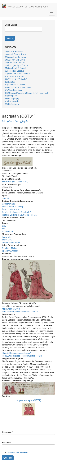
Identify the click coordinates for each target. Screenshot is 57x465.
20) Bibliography (12, 104)
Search (10, 38)
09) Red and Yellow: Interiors (17, 73)
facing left (6, 236)
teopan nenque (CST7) (28, 400)
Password (7, 442)
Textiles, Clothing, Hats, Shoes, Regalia (19, 214)
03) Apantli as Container (15, 57)
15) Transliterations (13, 90)
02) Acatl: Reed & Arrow (15, 54)
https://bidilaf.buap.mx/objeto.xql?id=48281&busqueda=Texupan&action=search (22, 354)
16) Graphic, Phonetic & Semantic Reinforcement (26, 92)
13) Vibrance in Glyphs (15, 84)
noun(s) (5, 198)
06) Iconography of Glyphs (16, 65)
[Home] (4, 6)
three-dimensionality (11, 242)
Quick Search (11, 24)
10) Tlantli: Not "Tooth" (15, 76)
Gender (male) (8, 203)
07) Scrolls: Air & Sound (15, 68)
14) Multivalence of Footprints (18, 87)
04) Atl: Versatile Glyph (15, 59)
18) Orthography (12, 98)
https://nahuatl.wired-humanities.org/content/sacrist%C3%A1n (20, 310)
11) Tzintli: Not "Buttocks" (16, 79)
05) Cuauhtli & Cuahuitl (15, 62)
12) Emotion (10, 81)
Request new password (18, 452)
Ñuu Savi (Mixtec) (10, 248)
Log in (9, 457)
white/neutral (7, 231)
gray (4, 225)
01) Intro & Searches (14, 51)
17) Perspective (12, 95)
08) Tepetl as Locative (14, 70)
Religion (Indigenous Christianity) (16, 212)
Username (7, 432)
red (3, 228)
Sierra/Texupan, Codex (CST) (15, 181)
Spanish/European (10, 250)
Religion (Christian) (10, 209)
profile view (7, 239)
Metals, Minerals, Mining (12, 206)
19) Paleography (12, 101)
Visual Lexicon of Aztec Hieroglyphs (28, 6)
